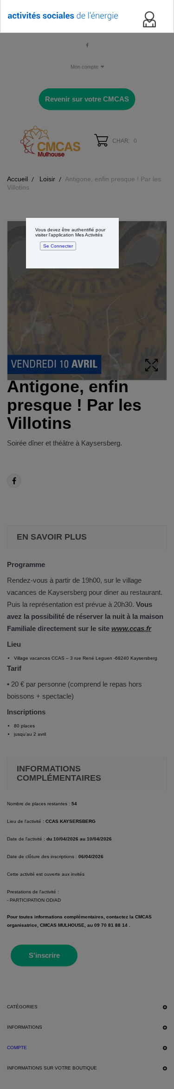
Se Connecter (58, 245)
